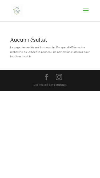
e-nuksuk (60, 84)
